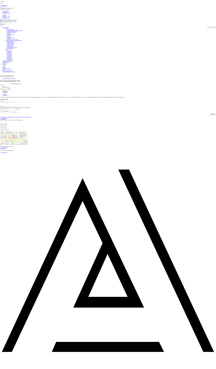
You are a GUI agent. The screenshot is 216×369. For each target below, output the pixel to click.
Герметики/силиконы (11, 42)
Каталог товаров (6, 27)
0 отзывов (12, 83)
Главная (4, 66)
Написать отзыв (18, 83)
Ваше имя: (2, 101)
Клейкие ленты (10, 48)
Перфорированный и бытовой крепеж (14, 30)
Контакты (4, 64)
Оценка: (2, 108)
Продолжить (213, 114)
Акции (4, 63)
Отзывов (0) (5, 95)
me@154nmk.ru (3, 6)
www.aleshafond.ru (3, 147)
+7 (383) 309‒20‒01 (4, 5)
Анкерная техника (10, 34)
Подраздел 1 (9, 50)
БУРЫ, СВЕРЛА (10, 29)
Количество (2, 89)
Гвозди (8, 36)
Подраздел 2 (9, 51)
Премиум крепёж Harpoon (12, 31)
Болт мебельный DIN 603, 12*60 (9, 71)
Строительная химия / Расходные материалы (13, 40)
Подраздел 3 (9, 52)
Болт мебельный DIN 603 (7, 70)
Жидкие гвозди (10, 43)
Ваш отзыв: (2, 106)
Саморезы (9, 38)
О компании (5, 62)
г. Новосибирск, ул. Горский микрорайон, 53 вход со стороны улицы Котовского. (15, 117)
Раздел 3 (6, 49)
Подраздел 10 (9, 59)
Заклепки (9, 35)
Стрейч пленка (10, 46)
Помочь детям (3, 148)
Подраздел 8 (9, 57)
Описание (5, 94)
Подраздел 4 (9, 53)
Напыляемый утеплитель (12, 47)
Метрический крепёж (11, 32)
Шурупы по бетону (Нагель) (12, 39)
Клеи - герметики (10, 45)
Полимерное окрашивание (8, 60)
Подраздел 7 (9, 56)
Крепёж (6, 28)
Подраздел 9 (9, 58)
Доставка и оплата (6, 61)
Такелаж (8, 33)
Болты (4, 69)
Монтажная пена (10, 41)
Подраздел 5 (9, 54)
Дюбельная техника (11, 37)
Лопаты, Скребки (10, 44)
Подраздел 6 (9, 55)
